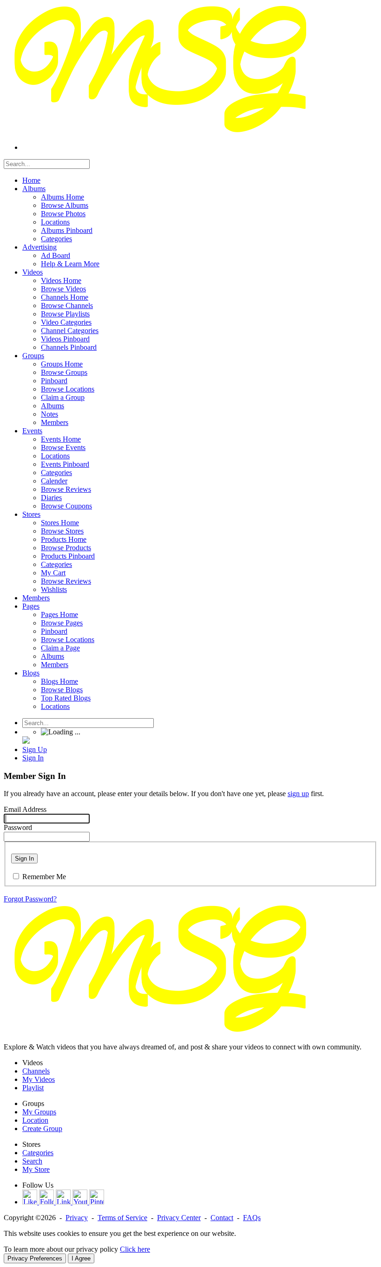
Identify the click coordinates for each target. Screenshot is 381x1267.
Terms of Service (122, 1218)
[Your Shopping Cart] (26, 741)
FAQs (252, 1218)
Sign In (24, 858)
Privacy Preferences (34, 1258)
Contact (221, 1218)
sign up (298, 794)
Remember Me (44, 877)
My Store (36, 1169)
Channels (36, 1071)
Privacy (77, 1218)
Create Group (42, 1128)
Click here (135, 1249)
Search (32, 1161)
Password (18, 827)
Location (35, 1120)
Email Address (25, 809)
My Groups (39, 1112)
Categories (37, 1153)
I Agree (81, 1258)
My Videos (38, 1079)
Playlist (33, 1088)
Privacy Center (179, 1218)
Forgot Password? (30, 899)
